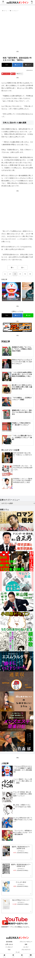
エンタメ (25, 947)
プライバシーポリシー (26, 941)
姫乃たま (20, 73)
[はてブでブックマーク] (21, 649)
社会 (14, 73)
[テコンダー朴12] (6, 886)
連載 (26, 944)
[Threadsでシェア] (13, 649)
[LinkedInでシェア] (17, 654)
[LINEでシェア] (29, 649)
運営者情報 (9, 941)
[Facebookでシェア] (6, 649)
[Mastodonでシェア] (13, 644)
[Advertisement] (17, 30)
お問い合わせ (9, 944)
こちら (24, 927)
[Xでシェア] (6, 644)
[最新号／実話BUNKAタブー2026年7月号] (6, 851)
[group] (11, 292)
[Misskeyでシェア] (29, 644)
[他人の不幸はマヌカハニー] (6, 904)
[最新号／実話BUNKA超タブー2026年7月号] (6, 869)
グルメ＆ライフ (26, 949)
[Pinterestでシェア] (9, 654)
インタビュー (6, 73)
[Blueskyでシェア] (21, 644)
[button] (28, 65)
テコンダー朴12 (21, 882)
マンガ (17, 952)
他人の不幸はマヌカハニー (21, 900)
